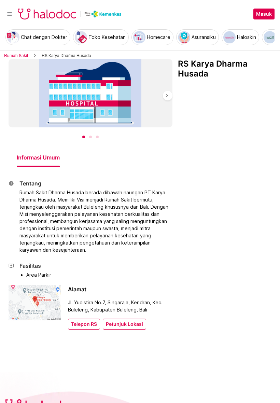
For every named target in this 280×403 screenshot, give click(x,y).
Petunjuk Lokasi (124, 324)
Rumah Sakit (16, 55)
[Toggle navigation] (9, 14)
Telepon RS (84, 324)
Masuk (264, 14)
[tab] (38, 157)
